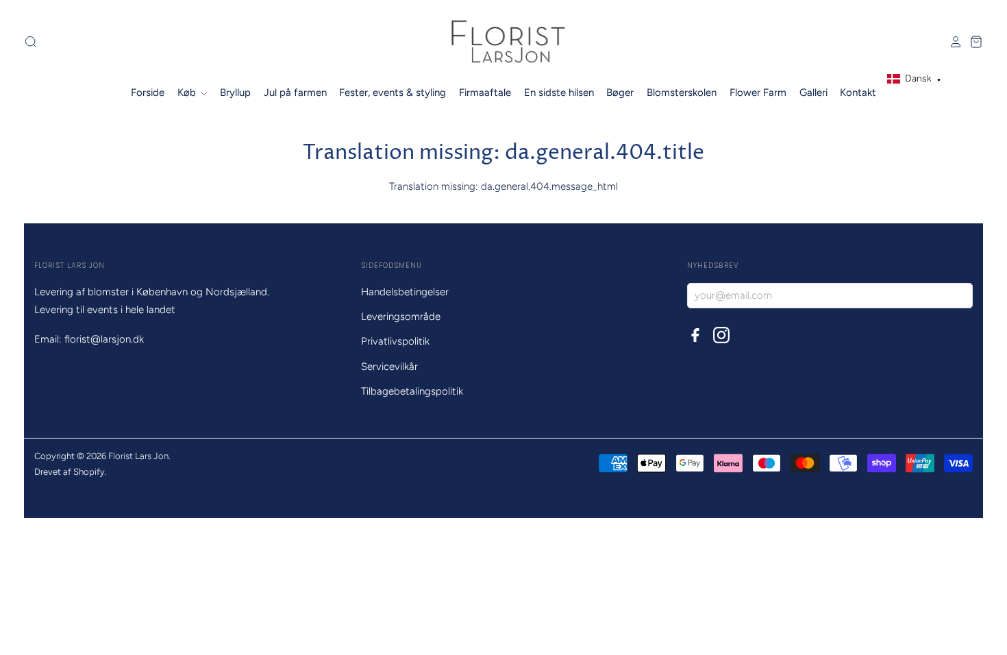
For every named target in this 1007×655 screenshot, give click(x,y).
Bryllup (235, 92)
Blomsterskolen (682, 92)
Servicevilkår (389, 366)
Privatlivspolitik (395, 341)
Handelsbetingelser (405, 292)
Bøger (620, 92)
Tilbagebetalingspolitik (412, 391)
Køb (188, 92)
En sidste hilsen (559, 92)
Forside (147, 92)
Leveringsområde (400, 316)
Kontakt (858, 92)
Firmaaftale (485, 92)
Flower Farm (758, 92)
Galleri (813, 92)
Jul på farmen (295, 92)
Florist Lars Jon (138, 456)
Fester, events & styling (392, 92)
